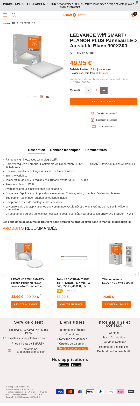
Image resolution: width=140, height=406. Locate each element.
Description (36, 150)
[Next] (67, 59)
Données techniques (65, 150)
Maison (6, 23)
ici (129, 221)
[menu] (5, 15)
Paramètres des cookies (113, 346)
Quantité (75, 90)
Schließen (137, 2)
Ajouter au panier (103, 101)
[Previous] (9, 59)
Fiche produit (71, 291)
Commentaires (96, 150)
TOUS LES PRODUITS (23, 23)
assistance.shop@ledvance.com (27, 338)
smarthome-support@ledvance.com (31, 350)
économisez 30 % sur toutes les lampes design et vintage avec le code (70, 5)
